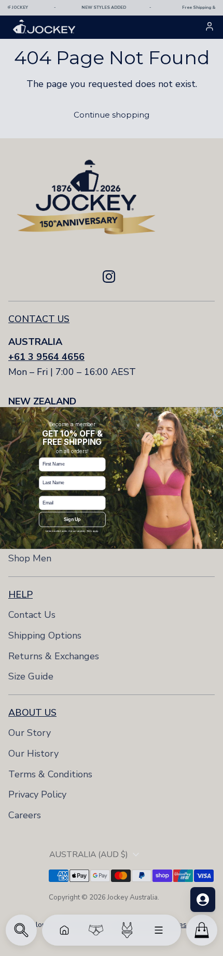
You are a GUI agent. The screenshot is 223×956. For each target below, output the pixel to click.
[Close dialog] (218, 412)
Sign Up (72, 519)
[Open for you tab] (202, 899)
